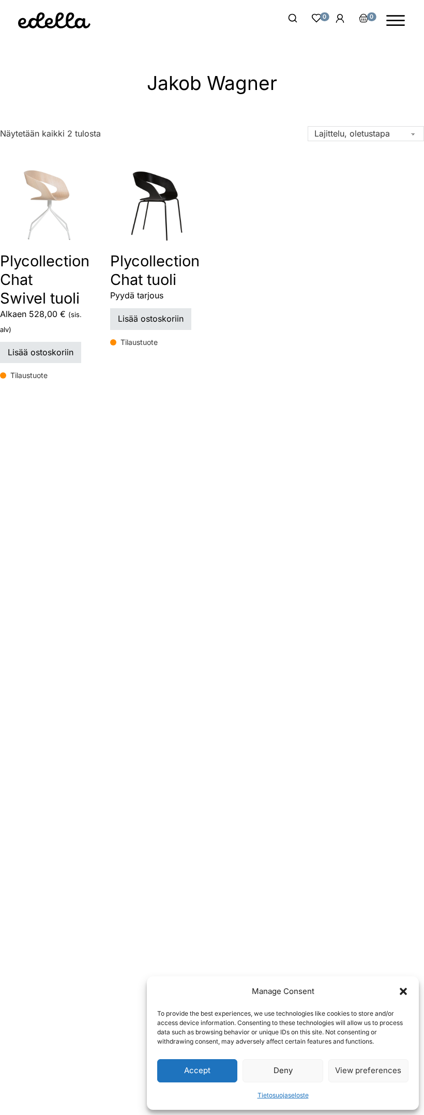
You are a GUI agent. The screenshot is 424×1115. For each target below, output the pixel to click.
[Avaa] (395, 20)
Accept (197, 1070)
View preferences (368, 1070)
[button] (403, 991)
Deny (283, 1070)
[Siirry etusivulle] (54, 20)
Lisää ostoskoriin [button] (40, 352)
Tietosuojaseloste (283, 1095)
